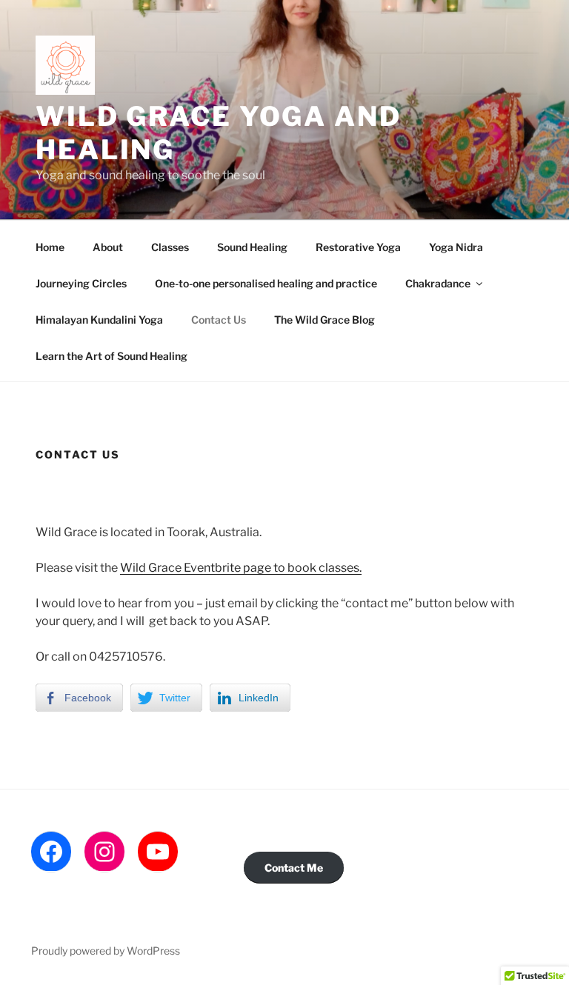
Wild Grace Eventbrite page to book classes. (241, 568)
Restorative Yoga (358, 247)
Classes (170, 247)
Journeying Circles (81, 283)
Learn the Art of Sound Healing (111, 356)
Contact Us (218, 319)
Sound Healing (252, 247)
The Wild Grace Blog (324, 319)
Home (50, 247)
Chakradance (437, 283)
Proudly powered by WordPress (105, 950)
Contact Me (293, 867)
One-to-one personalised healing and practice (266, 283)
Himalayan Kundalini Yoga (99, 319)
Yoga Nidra (456, 247)
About (108, 247)
